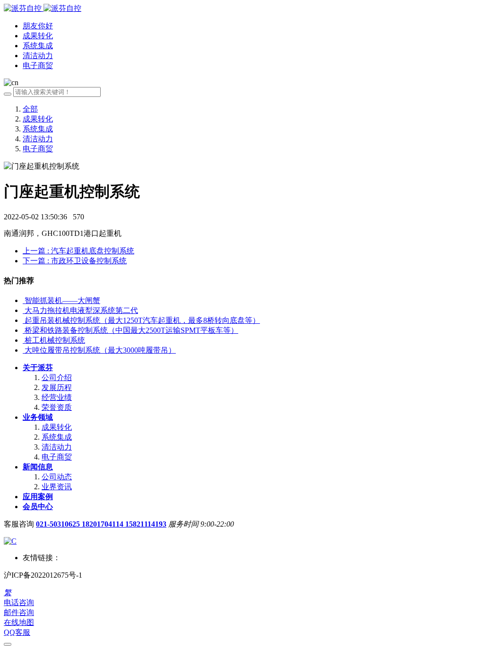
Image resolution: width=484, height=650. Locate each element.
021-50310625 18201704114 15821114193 (101, 524)
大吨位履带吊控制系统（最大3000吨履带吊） (100, 350)
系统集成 (38, 129)
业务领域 (38, 417)
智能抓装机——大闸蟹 (62, 300)
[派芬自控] (42, 8)
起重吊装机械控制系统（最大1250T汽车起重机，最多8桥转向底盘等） (142, 320)
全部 (30, 109)
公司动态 (57, 477)
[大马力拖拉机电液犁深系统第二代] (24, 310)
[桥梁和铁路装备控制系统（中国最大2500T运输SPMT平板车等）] (24, 330)
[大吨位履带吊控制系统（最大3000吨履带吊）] (24, 350)
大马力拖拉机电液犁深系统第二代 (81, 310)
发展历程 (57, 387)
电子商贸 (38, 149)
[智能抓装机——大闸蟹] (24, 300)
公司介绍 (57, 377)
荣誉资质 (57, 407)
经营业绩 (57, 397)
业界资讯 (57, 487)
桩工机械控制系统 (55, 340)
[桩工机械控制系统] (24, 340)
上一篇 (78, 251)
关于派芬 (38, 368)
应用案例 (38, 497)
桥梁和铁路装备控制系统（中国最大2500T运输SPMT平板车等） (131, 330)
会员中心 (38, 507)
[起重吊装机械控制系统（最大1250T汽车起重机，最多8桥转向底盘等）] (24, 320)
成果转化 (38, 119)
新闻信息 (38, 467)
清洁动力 (38, 139)
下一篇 (75, 261)
